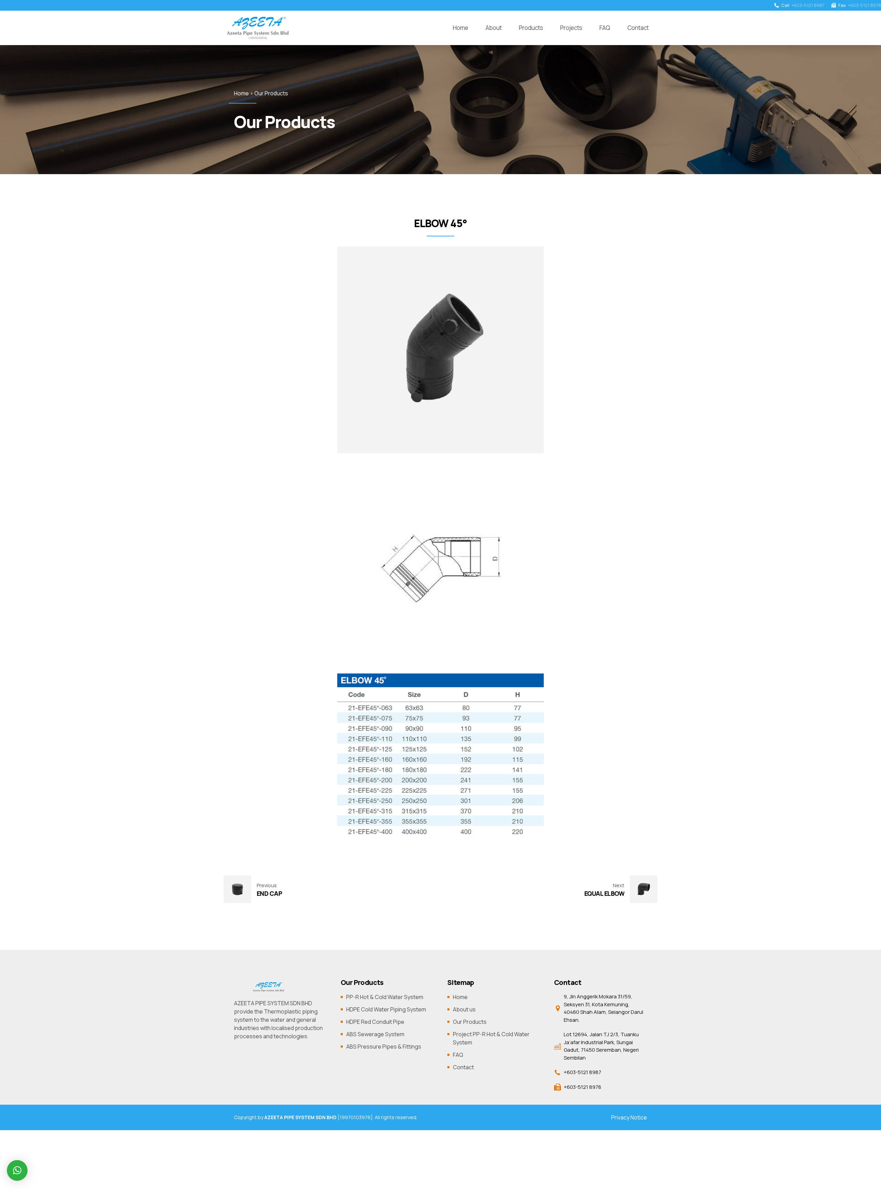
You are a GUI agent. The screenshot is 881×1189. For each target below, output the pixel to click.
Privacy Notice (629, 1117)
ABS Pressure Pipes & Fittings (383, 1046)
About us (464, 1009)
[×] (17, 1170)
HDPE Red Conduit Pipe (375, 1022)
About (494, 28)
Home (460, 28)
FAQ (604, 28)
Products (531, 28)
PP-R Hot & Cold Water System (384, 997)
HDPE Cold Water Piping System (386, 1009)
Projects (571, 28)
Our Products (470, 1022)
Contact (638, 28)
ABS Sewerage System (375, 1034)
